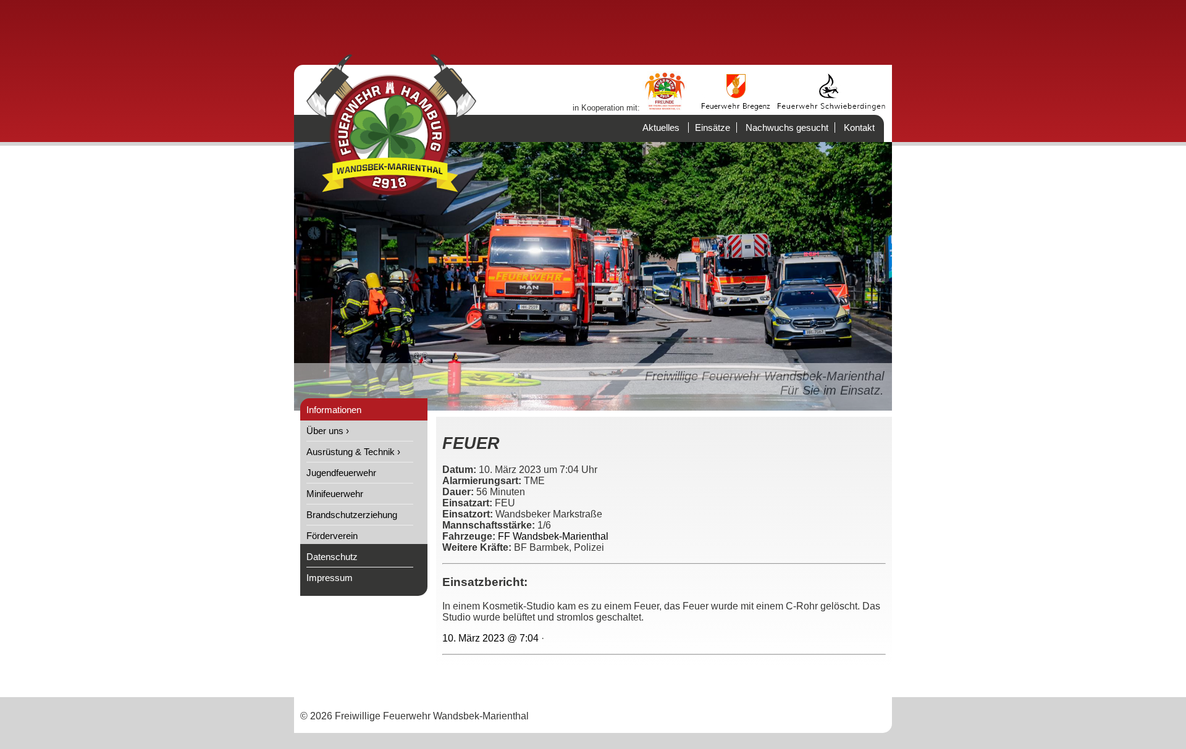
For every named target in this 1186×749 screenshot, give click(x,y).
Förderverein (332, 535)
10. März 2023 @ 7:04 (490, 638)
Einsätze (712, 127)
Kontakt (859, 127)
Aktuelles (660, 127)
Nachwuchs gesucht (787, 127)
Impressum (329, 577)
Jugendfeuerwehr (341, 472)
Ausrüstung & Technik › (353, 451)
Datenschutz (332, 556)
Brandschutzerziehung (351, 514)
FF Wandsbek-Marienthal (553, 536)
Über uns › (327, 430)
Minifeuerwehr (334, 493)
